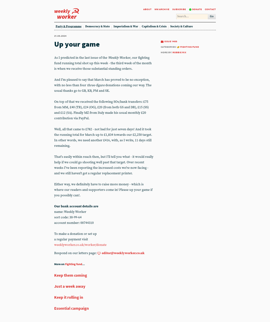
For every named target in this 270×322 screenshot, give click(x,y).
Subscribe (179, 9)
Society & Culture (181, 26)
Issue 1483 (170, 41)
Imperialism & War (126, 26)
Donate (197, 9)
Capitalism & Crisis (154, 26)
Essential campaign (71, 308)
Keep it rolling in (68, 297)
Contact (210, 9)
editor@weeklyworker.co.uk (123, 253)
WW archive (161, 9)
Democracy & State (97, 26)
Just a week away (69, 286)
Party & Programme (69, 26)
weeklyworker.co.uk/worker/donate (80, 245)
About (147, 9)
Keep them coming (70, 275)
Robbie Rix (179, 52)
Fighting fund (189, 46)
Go (212, 16)
